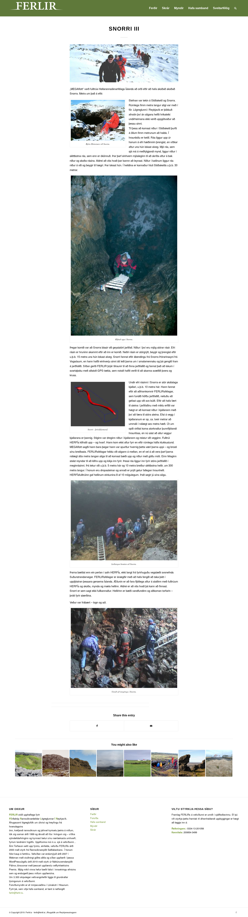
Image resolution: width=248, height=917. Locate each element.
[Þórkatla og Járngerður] (219, 763)
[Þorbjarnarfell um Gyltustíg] (191, 763)
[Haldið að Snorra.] (124, 63)
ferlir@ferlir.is (16, 892)
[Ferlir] (36, 8)
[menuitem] (153, 8)
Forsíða (94, 818)
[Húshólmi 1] (28, 763)
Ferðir (93, 814)
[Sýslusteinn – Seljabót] (55, 763)
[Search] (235, 8)
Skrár (93, 829)
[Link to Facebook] (236, 912)
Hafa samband (97, 822)
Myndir (93, 826)
